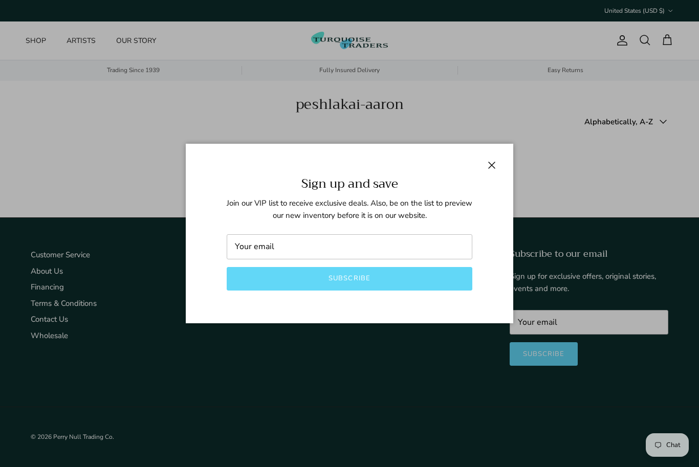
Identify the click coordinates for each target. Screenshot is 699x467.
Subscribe (349, 278)
